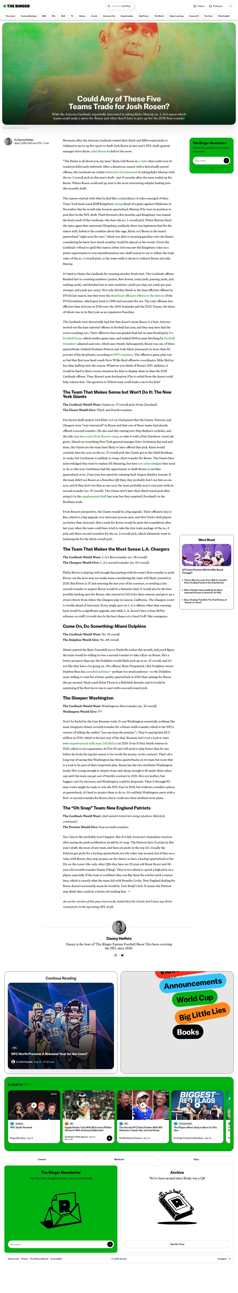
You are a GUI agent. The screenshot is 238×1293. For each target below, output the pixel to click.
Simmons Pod (109, 16)
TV (72, 16)
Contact (42, 1159)
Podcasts (218, 6)
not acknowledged (150, 463)
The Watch (159, 16)
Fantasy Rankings (28, 16)
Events (94, 16)
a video (143, 161)
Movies (82, 16)
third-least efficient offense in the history (137, 295)
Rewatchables (127, 16)
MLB (63, 16)
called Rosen (98, 151)
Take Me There (177, 1244)
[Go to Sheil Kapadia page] (13, 1062)
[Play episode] (109, 1138)
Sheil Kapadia (26, 1061)
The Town (208, 16)
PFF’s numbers (123, 354)
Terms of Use (13, 1259)
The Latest (10, 16)
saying (118, 204)
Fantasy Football (185, 1124)
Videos (201, 6)
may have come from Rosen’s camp (96, 436)
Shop (196, 1159)
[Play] (34, 1105)
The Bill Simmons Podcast (130, 1138)
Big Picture (144, 16)
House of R (194, 16)
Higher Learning (176, 16)
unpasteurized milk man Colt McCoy (93, 743)
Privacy (24, 1259)
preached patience (98, 671)
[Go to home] (16, 6)
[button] (120, 6)
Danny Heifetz (25, 139)
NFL (54, 16)
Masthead (119, 1159)
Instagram (222, 1259)
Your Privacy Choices (39, 1259)
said (138, 231)
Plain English (224, 16)
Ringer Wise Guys (17, 1138)
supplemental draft (94, 496)
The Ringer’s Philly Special (76, 1137)
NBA (44, 16)
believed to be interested (121, 172)
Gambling (19, 1124)
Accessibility (56, 1259)
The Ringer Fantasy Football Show (188, 1138)
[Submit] (226, 160)
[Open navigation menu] (231, 6)
